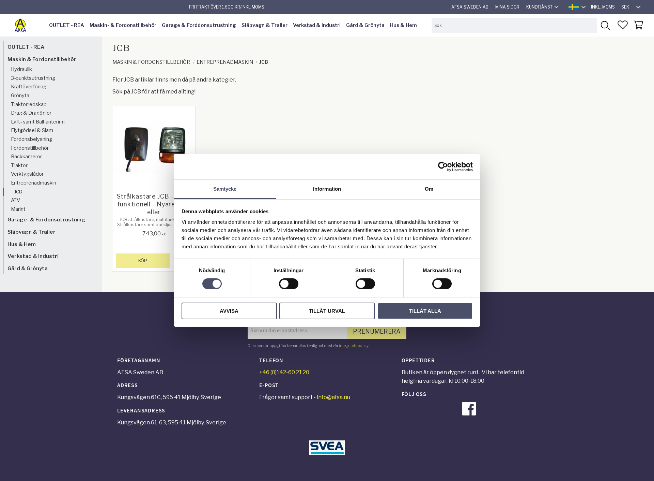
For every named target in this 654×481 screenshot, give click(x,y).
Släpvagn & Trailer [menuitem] (264, 25)
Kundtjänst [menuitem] (539, 7)
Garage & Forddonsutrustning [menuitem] (199, 25)
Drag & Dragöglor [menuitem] (31, 113)
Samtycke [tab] (225, 189)
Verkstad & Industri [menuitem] (317, 25)
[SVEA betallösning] (327, 453)
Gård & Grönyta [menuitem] (365, 25)
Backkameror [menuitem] (26, 157)
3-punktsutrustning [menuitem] (33, 78)
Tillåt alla (425, 311)
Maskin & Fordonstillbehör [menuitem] (41, 59)
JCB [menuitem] (18, 191)
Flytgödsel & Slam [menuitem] (32, 130)
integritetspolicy (353, 345)
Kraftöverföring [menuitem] (28, 87)
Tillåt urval (327, 311)
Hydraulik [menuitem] (21, 69)
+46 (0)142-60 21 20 (284, 372)
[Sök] (604, 25)
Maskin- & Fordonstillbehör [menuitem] (123, 25)
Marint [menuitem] (18, 209)
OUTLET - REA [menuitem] (66, 25)
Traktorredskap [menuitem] (29, 104)
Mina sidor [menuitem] (507, 7)
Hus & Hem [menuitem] (403, 25)
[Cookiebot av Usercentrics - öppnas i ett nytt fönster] (443, 166)
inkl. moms (603, 7)
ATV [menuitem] (15, 200)
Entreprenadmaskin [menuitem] (33, 183)
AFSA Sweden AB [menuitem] (469, 7)
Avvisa (229, 311)
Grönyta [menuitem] (20, 95)
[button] (623, 25)
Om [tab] (429, 189)
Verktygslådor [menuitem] (27, 174)
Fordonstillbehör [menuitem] (30, 148)
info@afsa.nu (333, 397)
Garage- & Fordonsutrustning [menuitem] (46, 219)
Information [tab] (327, 189)
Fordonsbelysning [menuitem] (31, 139)
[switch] (288, 283)
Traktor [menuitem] (19, 165)
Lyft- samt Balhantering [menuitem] (38, 122)
